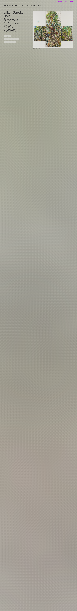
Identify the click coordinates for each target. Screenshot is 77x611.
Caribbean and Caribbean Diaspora (11, 39)
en (70, 1)
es (72, 1)
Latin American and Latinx (10, 41)
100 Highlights (7, 36)
